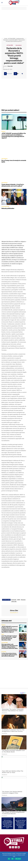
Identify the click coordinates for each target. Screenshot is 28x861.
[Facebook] (10, 847)
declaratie (13, 599)
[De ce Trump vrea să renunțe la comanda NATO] (14, 149)
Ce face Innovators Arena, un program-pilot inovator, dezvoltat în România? (9, 654)
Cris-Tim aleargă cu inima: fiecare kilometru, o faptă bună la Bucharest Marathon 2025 (9, 638)
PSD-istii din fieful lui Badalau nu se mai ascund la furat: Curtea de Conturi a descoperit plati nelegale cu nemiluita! (20, 824)
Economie (3, 651)
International (18, 45)
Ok (9, 858)
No (12, 858)
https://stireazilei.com (14, 612)
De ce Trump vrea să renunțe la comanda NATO (13, 161)
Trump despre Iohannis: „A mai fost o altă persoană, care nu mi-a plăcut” (12, 185)
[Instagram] (13, 847)
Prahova (3, 131)
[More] (22, 73)
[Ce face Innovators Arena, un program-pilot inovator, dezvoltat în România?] (23, 654)
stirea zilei (13, 601)
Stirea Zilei (10, 66)
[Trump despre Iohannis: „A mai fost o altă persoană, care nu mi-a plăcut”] (14, 173)
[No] (26, 856)
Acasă (5, 38)
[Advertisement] (14, 24)
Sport (2, 634)
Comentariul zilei (5, 206)
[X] (16, 847)
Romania (23, 599)
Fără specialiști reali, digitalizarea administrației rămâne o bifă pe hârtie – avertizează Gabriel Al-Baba (9, 646)
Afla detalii (18, 858)
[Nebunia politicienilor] (14, 197)
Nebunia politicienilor (7, 208)
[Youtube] (19, 847)
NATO (18, 599)
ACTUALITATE (11, 38)
